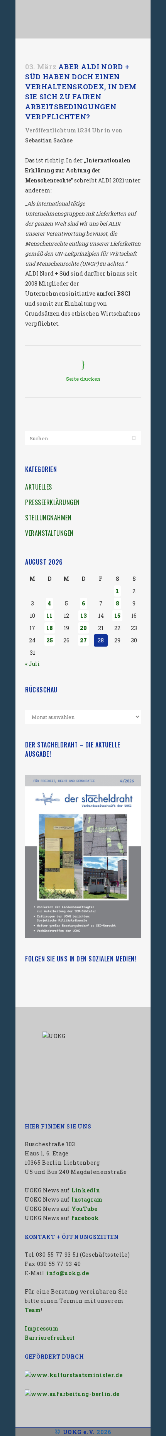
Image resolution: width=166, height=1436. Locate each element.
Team (33, 1310)
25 (49, 640)
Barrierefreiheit (50, 1337)
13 (83, 615)
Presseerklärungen (52, 502)
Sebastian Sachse (49, 140)
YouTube (84, 1208)
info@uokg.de (67, 1273)
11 (49, 615)
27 (83, 640)
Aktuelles (38, 486)
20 (83, 628)
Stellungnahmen (48, 517)
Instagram (87, 1199)
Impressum (41, 1328)
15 (117, 615)
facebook (85, 1218)
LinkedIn (85, 1190)
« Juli (32, 663)
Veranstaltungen (49, 533)
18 (49, 628)
